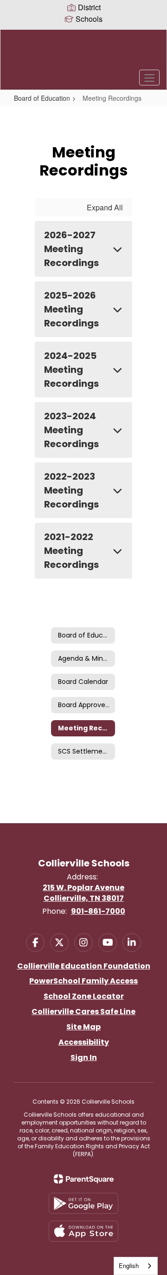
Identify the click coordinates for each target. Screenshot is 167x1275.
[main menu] (149, 77)
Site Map (83, 1026)
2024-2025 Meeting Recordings (71, 369)
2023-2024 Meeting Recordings (71, 430)
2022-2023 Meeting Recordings (71, 490)
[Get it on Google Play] (83, 1203)
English (129, 1265)
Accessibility (83, 1042)
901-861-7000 (98, 911)
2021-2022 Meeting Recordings (71, 550)
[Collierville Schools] (83, 52)
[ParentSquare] (83, 1179)
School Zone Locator (84, 996)
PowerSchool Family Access (83, 981)
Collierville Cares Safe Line (83, 1011)
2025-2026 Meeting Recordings (71, 309)
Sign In (84, 1057)
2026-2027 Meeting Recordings (71, 248)
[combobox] (136, 1266)
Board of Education (42, 98)
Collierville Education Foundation (83, 966)
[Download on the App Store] (83, 1231)
